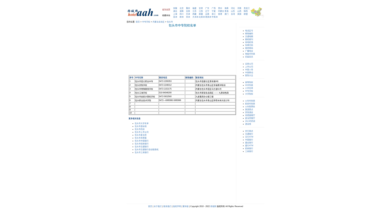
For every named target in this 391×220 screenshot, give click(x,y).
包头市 (170, 22)
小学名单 (249, 88)
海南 (226, 8)
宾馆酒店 (249, 112)
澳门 (226, 14)
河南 (239, 8)
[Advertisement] (154, 51)
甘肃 (201, 8)
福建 (194, 8)
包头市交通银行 (142, 147)
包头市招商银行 (142, 144)
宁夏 (214, 11)
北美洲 (202, 17)
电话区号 (249, 31)
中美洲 (215, 17)
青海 (226, 11)
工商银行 (249, 151)
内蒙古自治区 (158, 22)
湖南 (182, 11)
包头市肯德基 (141, 138)
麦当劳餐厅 (250, 118)
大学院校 (249, 94)
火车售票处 (250, 107)
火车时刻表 (250, 101)
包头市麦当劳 (141, 135)
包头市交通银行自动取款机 (147, 149)
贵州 (220, 8)
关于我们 (158, 206)
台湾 (233, 14)
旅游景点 (249, 109)
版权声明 (177, 206)
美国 (239, 14)
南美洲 (208, 17)
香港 (220, 14)
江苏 (194, 11)
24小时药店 (250, 121)
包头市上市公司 (142, 132)
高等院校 (249, 82)
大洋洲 (195, 17)
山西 (239, 11)
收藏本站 (166, 15)
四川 (182, 14)
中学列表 (249, 85)
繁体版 (186, 206)
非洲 (188, 17)
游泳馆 (248, 124)
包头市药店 (140, 129)
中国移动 (249, 73)
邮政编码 (249, 34)
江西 (201, 11)
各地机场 (249, 42)
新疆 (201, 14)
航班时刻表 (250, 104)
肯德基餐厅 (250, 115)
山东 (233, 11)
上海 (175, 14)
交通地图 (249, 36)
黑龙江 (247, 8)
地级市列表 (250, 54)
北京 (182, 8)
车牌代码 (249, 45)
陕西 (246, 11)
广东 (207, 8)
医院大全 (249, 75)
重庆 (188, 8)
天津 (188, 14)
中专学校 (146, 22)
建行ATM (249, 146)
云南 (207, 14)
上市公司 (249, 67)
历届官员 (249, 57)
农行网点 (249, 131)
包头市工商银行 (142, 152)
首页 (138, 22)
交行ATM (249, 137)
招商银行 (249, 148)
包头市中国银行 (142, 141)
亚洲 (175, 17)
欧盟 (246, 14)
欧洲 (182, 17)
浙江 (214, 14)
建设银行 (249, 143)
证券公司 (249, 64)
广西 (214, 8)
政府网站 (249, 48)
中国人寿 (249, 70)
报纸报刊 (249, 39)
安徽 (175, 8)
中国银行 (249, 140)
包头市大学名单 (142, 123)
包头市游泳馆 (141, 126)
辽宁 (207, 11)
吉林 (188, 11)
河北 (233, 8)
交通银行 (249, 134)
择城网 (213, 206)
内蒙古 (221, 11)
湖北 (175, 11)
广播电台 (249, 51)
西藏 (194, 14)
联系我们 (167, 206)
